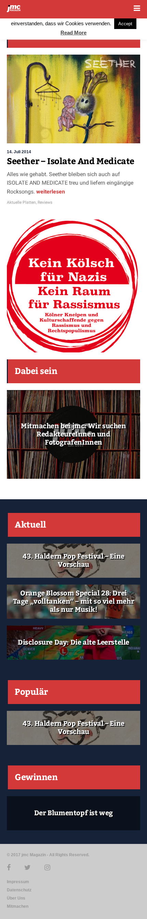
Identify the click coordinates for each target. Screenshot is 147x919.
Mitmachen (17, 906)
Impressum (18, 881)
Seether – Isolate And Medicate (70, 161)
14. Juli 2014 (19, 151)
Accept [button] (125, 23)
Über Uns (16, 898)
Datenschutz (19, 890)
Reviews (45, 202)
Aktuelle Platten (21, 202)
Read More (73, 32)
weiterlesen (50, 191)
